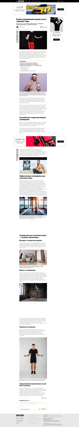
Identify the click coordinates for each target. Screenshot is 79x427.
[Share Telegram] (17, 37)
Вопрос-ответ (21, 17)
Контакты (17, 423)
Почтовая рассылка (58, 1)
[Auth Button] (62, 1)
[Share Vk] (17, 32)
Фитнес (17, 17)
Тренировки (19, 29)
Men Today (21, 1)
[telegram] (19, 418)
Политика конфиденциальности (20, 420)
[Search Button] (60, 1)
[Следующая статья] (39, 412)
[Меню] (16, 1)
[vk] (18, 418)
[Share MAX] (17, 34)
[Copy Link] (17, 39)
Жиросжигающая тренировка (25, 29)
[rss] (16, 418)
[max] (22, 418)
